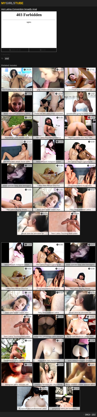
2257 (94, 414)
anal (7, 58)
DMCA (87, 414)
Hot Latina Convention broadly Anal (19, 9)
